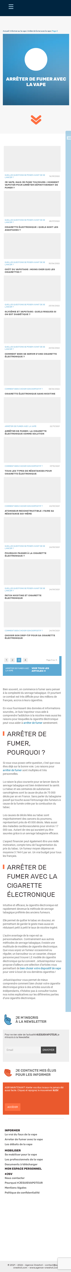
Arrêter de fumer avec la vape (39, 31)
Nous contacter (15, 1178)
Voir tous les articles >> (40, 669)
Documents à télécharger (21, 1164)
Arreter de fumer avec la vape (24, 1139)
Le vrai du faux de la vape (21, 1134)
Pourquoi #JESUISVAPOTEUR (24, 1182)
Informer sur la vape (18, 31)
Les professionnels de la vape (24, 1159)
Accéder (12, 1107)
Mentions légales (16, 1187)
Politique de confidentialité (22, 1192)
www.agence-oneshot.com (44, 1267)
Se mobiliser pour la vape (21, 1154)
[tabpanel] (32, 393)
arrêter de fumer (12, 770)
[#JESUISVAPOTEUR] (11, 8)
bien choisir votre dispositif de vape (40, 968)
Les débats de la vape (18, 1144)
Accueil (6, 31)
